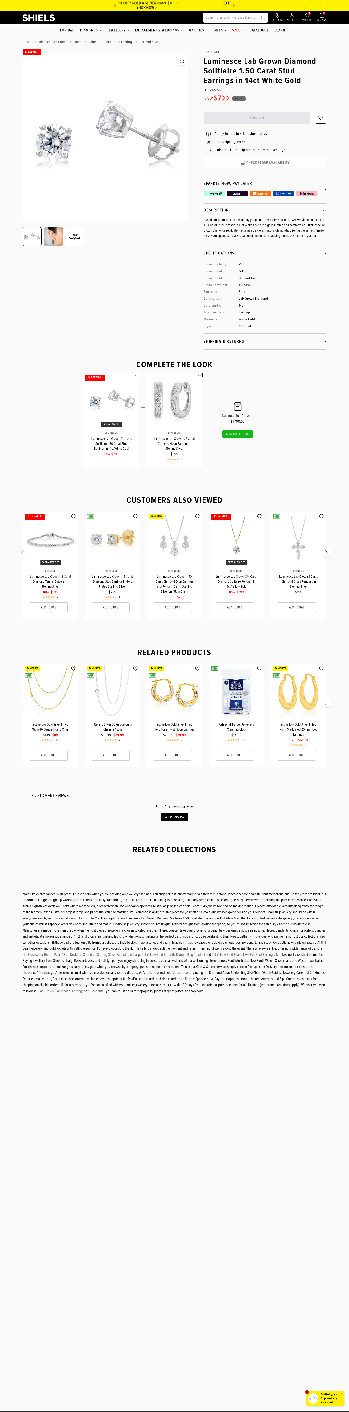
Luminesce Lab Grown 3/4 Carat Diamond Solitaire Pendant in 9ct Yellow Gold (236, 581)
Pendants (96, 991)
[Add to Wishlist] (73, 516)
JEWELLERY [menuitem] (116, 30)
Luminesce (111, 432)
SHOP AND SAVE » (171, 7)
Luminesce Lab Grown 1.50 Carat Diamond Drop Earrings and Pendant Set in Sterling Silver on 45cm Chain (174, 584)
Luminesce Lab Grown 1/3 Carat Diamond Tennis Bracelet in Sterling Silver (50, 581)
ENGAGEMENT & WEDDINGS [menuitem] (157, 30)
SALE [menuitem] (236, 30)
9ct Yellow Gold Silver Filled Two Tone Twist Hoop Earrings (174, 727)
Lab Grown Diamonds (53, 991)
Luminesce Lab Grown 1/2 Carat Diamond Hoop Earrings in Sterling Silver (174, 443)
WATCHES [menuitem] (196, 30)
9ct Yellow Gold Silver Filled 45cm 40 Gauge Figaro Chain (51, 727)
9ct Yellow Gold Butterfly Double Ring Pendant (173, 954)
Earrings (78, 991)
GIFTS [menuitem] (218, 30)
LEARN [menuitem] (280, 30)
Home (26, 42)
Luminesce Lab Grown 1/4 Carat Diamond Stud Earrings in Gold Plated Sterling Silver (112, 581)
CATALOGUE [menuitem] (259, 30)
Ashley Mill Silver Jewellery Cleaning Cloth (236, 727)
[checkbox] (137, 375)
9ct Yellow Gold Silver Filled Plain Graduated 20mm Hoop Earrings (298, 729)
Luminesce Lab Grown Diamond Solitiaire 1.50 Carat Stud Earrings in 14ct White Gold (111, 443)
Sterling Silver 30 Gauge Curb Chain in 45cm (112, 727)
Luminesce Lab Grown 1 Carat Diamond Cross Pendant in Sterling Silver (298, 581)
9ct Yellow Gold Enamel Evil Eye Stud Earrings (243, 954)
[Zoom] (181, 61)
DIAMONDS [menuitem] (89, 30)
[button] (237, 434)
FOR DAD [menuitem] (67, 30)
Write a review (174, 817)
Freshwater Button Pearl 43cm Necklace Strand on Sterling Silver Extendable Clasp (84, 954)
